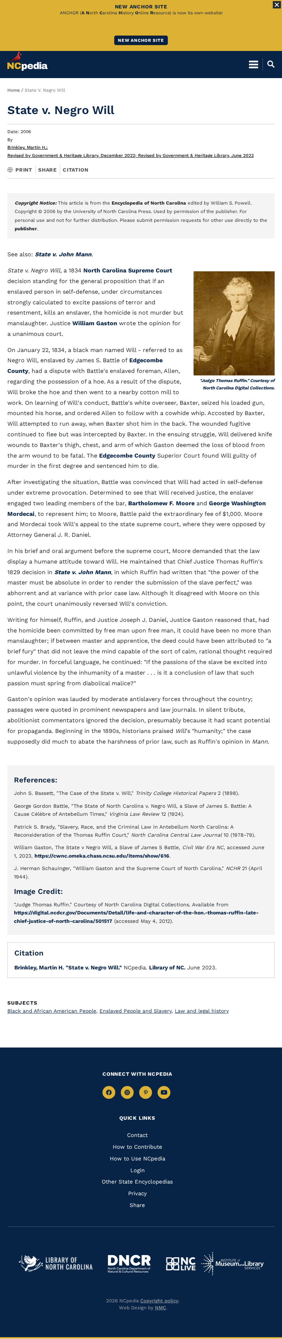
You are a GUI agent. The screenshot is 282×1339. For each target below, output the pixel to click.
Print (23, 170)
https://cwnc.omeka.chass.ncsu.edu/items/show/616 (102, 856)
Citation (75, 170)
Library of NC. (167, 967)
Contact (137, 1135)
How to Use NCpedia (137, 1158)
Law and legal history (202, 1011)
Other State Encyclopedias (137, 1181)
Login (137, 1170)
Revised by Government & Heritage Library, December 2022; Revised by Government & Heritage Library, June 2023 (130, 155)
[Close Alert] (277, 4)
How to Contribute (137, 1147)
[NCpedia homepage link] (27, 61)
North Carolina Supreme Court (127, 270)
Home (13, 90)
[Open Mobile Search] (269, 64)
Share (47, 170)
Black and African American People (52, 1011)
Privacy (137, 1193)
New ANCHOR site (141, 40)
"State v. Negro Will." (94, 967)
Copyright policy (159, 1300)
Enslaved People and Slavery (136, 1011)
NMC (160, 1307)
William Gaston (94, 323)
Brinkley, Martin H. (27, 147)
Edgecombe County (127, 455)
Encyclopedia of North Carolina (149, 203)
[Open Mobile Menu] (253, 64)
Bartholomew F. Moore (161, 503)
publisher (26, 228)
